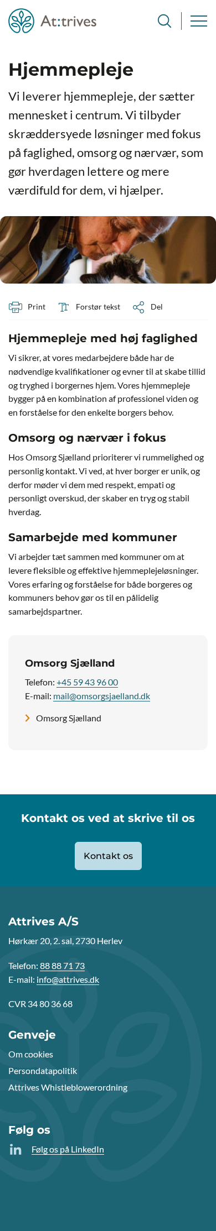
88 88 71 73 (62, 965)
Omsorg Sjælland (68, 718)
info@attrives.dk (68, 979)
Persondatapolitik (42, 1070)
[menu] (199, 21)
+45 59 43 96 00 (87, 682)
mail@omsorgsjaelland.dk (101, 695)
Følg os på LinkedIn (68, 1149)
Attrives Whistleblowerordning (67, 1087)
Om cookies (30, 1054)
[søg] (164, 21)
